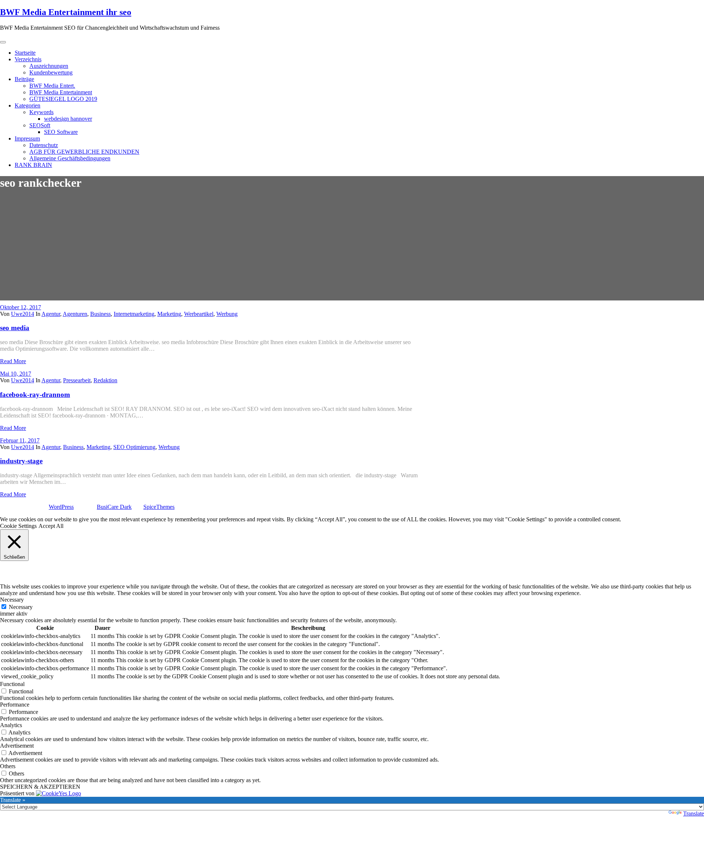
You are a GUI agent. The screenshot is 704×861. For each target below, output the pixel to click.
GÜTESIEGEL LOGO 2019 (63, 99)
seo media (14, 328)
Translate (693, 813)
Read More (13, 361)
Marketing (169, 314)
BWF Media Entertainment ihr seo (65, 12)
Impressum (27, 138)
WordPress (61, 507)
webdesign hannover (68, 119)
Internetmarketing (134, 314)
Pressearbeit (77, 380)
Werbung (227, 314)
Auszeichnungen (48, 66)
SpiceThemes (159, 507)
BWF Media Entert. (52, 86)
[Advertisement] (352, 249)
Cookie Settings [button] (18, 526)
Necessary (21, 607)
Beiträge (24, 79)
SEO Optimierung (134, 447)
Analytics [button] (11, 725)
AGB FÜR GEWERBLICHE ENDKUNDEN (84, 152)
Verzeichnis (28, 59)
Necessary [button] (12, 600)
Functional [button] (12, 684)
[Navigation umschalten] (3, 42)
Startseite (25, 53)
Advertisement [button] (17, 746)
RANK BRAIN (33, 165)
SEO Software (61, 132)
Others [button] (7, 766)
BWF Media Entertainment (60, 92)
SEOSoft (39, 125)
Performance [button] (14, 704)
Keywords (41, 112)
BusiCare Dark (114, 507)
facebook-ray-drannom (35, 394)
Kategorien (27, 105)
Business (100, 314)
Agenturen (75, 314)
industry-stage (21, 461)
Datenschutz (43, 145)
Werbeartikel (198, 314)
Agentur (50, 314)
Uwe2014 (22, 314)
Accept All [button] (50, 526)
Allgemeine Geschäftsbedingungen (69, 158)
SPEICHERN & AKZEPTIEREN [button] (40, 787)
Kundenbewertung (51, 72)
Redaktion (105, 380)
